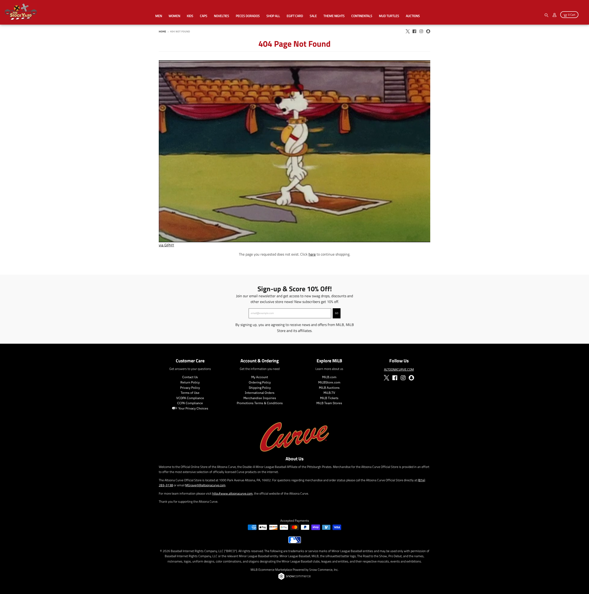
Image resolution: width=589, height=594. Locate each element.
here (312, 254)
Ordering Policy (260, 382)
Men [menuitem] (158, 15)
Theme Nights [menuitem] (334, 15)
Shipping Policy (260, 388)
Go (336, 313)
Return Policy (190, 382)
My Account (259, 377)
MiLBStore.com (329, 382)
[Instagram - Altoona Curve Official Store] (421, 31)
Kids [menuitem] (190, 15)
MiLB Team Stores (329, 403)
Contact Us (190, 377)
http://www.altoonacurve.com (232, 493)
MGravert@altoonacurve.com (205, 485)
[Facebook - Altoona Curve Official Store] (414, 31)
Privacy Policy (190, 388)
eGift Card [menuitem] (295, 15)
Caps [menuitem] (203, 15)
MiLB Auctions (329, 388)
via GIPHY (166, 245)
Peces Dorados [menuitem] (248, 15)
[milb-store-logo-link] (294, 542)
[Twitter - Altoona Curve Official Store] (407, 31)
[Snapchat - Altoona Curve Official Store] (428, 31)
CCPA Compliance (190, 403)
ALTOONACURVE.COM (399, 369)
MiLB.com (329, 377)
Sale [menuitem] (313, 15)
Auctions (413, 15)
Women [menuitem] (174, 15)
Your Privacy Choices (193, 408)
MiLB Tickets (329, 398)
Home (162, 31)
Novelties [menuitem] (221, 15)
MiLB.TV (329, 393)
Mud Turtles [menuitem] (389, 15)
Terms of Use (190, 393)
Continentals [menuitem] (361, 15)
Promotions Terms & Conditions (260, 403)
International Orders (259, 393)
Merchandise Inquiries (259, 398)
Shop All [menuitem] (273, 15)
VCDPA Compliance (190, 398)
